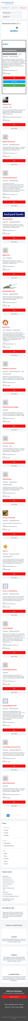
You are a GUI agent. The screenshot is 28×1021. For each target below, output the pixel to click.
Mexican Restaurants (8, 880)
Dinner (5, 861)
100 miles (6, 835)
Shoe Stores (6, 886)
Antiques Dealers (7, 900)
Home (6, 1004)
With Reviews (7, 843)
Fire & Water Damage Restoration (11, 896)
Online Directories (13, 1004)
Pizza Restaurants (7, 877)
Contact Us (8, 1007)
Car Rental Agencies (8, 894)
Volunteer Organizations (9, 888)
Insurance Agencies (7, 884)
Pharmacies (5, 892)
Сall (14, 78)
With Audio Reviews (9, 845)
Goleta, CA (14, 7)
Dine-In (6, 863)
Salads (5, 853)
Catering (6, 858)
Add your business (14, 996)
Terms (13, 1007)
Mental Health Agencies (8, 882)
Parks (4, 890)
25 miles (6, 830)
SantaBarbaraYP (5, 7)
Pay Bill (21, 1007)
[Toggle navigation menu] (26, 2)
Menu (5, 856)
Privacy (17, 1007)
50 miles (6, 832)
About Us (21, 1004)
